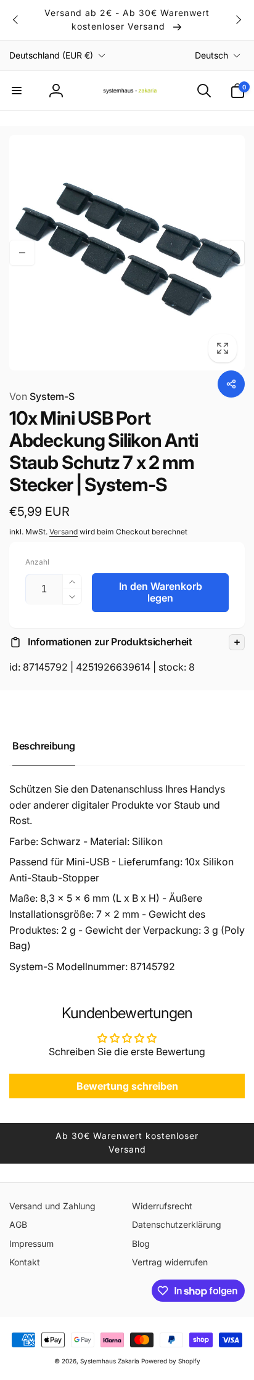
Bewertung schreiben (127, 1086)
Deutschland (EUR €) (51, 55)
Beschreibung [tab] (43, 746)
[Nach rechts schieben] (238, 20)
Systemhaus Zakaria (109, 1361)
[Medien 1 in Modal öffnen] (127, 252)
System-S (42, 396)
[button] (16, 90)
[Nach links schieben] (16, 20)
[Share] (231, 384)
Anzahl (37, 562)
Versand (63, 531)
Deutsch (211, 55)
